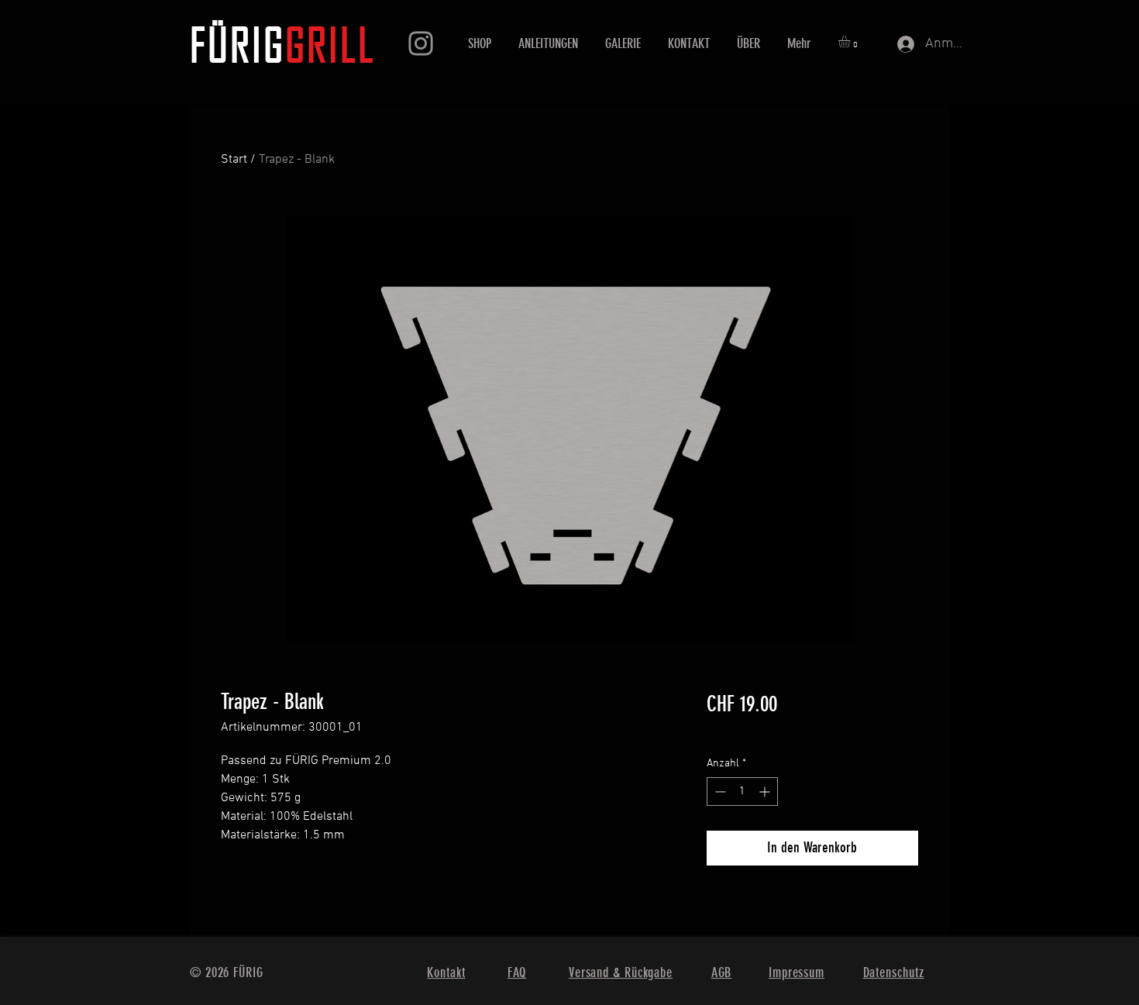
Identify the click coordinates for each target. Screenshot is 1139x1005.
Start (234, 159)
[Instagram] (420, 43)
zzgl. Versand (738, 732)
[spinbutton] (742, 791)
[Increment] (766, 791)
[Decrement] (718, 791)
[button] (851, 41)
